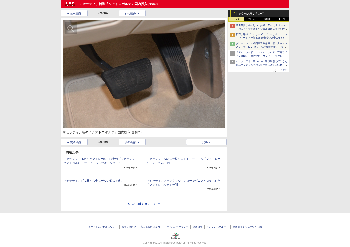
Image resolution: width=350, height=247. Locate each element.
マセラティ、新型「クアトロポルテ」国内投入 (113, 4)
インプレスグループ (217, 226)
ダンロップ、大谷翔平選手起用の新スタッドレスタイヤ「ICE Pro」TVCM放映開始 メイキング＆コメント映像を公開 (261, 47)
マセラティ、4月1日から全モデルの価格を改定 (94, 180)
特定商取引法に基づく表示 (247, 226)
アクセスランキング (251, 13)
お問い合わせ (129, 226)
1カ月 (282, 19)
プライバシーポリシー (176, 226)
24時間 (251, 19)
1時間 (236, 19)
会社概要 (197, 226)
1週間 (267, 19)
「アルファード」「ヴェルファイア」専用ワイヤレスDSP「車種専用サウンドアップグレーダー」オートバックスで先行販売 (261, 56)
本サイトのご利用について (102, 226)
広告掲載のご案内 (150, 226)
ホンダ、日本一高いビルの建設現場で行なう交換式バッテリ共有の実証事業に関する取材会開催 (261, 65)
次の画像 (130, 13)
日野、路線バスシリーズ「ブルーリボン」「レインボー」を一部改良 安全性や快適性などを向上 (262, 38)
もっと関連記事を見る (141, 203)
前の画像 (76, 13)
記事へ (206, 142)
